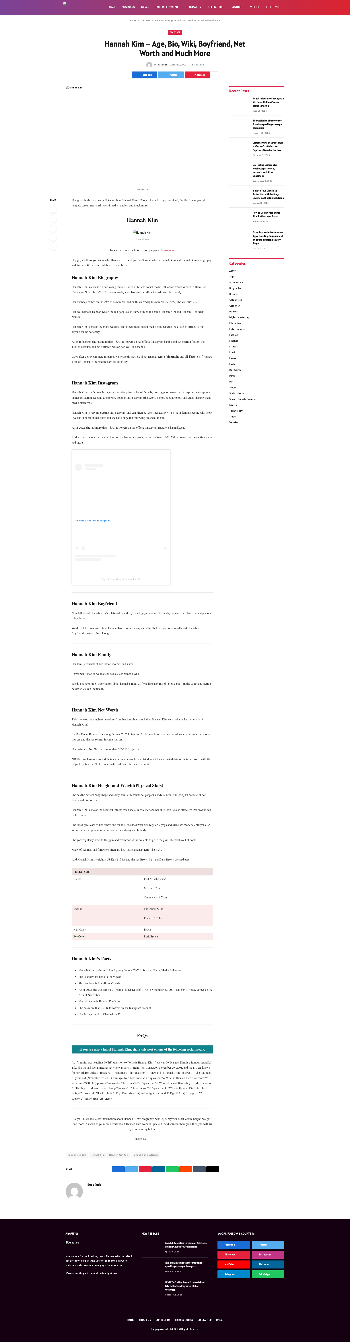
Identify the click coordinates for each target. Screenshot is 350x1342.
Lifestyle (273, 7)
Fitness (233, 346)
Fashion (237, 7)
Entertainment (167, 7)
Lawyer (233, 358)
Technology (236, 410)
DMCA (219, 1320)
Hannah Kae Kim (76, 1155)
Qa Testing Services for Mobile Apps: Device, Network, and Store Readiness (265, 170)
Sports (233, 405)
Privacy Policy (184, 1320)
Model (255, 7)
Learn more (168, 250)
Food (232, 352)
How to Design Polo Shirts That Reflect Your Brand (266, 214)
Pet (231, 381)
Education (235, 323)
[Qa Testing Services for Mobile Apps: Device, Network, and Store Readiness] (239, 170)
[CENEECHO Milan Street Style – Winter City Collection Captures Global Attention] (239, 147)
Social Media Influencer (242, 399)
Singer (233, 387)
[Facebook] (53, 209)
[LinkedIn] (53, 228)
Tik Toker (175, 32)
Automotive (236, 282)
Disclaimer (205, 1320)
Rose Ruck (162, 64)
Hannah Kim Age (118, 1155)
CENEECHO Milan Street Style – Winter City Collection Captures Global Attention (268, 146)
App (231, 276)
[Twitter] (53, 219)
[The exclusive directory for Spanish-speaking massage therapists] (239, 125)
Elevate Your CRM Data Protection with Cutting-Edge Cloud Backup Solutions (268, 194)
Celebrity (234, 305)
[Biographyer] (81, 7)
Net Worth (235, 370)
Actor (232, 270)
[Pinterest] (53, 237)
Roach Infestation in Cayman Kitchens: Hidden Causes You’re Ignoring (268, 102)
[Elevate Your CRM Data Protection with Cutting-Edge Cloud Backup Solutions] (239, 195)
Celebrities (216, 7)
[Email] (53, 247)
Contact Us (163, 1320)
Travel (232, 416)
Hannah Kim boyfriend (145, 1155)
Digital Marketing (239, 317)
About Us (145, 1320)
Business (128, 7)
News (145, 7)
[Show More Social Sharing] (214, 74)
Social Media (236, 393)
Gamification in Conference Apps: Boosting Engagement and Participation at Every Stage (268, 238)
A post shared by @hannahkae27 (121, 579)
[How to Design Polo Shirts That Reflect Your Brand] (239, 217)
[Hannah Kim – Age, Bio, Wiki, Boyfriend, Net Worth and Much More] (142, 136)
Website (233, 422)
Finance (233, 340)
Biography (193, 7)
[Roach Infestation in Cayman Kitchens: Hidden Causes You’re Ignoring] (239, 103)
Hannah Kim (98, 1155)
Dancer (233, 311)
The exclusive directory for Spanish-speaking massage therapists (267, 124)
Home (111, 7)
